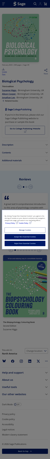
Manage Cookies (25, 230)
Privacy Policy (10, 223)
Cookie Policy (24, 223)
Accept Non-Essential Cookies (25, 237)
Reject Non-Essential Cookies (25, 243)
